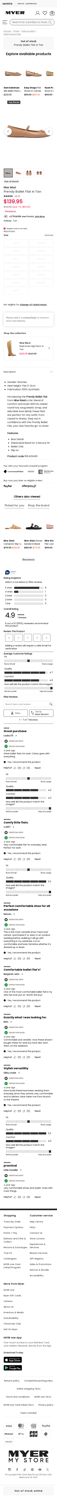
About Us (9, 1306)
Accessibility (36, 1275)
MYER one (9, 1289)
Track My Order (12, 1221)
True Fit (8, 1253)
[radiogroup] (28, 267)
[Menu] (4, 22)
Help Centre (36, 1221)
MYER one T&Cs (42, 1396)
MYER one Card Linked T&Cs (19, 1404)
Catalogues (10, 1258)
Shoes (16, 31)
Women (7, 31)
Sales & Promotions (41, 1264)
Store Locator (37, 1238)
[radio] (16, 243)
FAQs (32, 1227)
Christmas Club (12, 1323)
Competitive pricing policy (38, 1380)
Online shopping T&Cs (29, 1388)
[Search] (50, 22)
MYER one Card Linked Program (12, 1266)
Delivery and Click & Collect (15, 1240)
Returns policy (11, 1380)
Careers (8, 1301)
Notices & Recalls (39, 1269)
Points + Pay (10, 1232)
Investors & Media (14, 1312)
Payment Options (13, 1227)
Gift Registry (36, 1258)
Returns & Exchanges (15, 1247)
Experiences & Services (37, 1246)
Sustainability (11, 1318)
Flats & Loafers (28, 31)
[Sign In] (37, 13)
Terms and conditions (17, 1396)
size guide (49, 235)
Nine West (10, 187)
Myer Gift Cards (12, 1295)
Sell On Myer (10, 1329)
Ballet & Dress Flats (12, 34)
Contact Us (36, 1232)
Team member (28, 1412)
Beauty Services (39, 1253)
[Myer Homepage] (15, 14)
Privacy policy (46, 1404)
